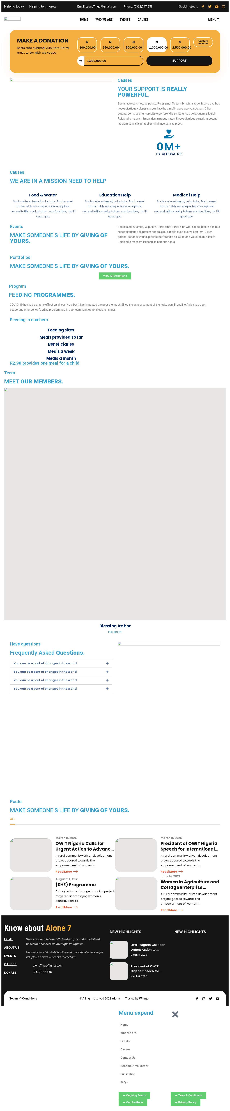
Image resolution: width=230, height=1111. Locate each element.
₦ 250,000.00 (111, 44)
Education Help (115, 195)
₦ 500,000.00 (134, 44)
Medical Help (187, 195)
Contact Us (127, 1057)
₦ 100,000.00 (87, 44)
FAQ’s (124, 1082)
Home (84, 19)
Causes (142, 19)
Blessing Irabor (115, 626)
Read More (64, 872)
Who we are (103, 19)
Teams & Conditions (23, 998)
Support (179, 60)
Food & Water (43, 195)
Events (125, 19)
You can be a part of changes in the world (45, 663)
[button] (61, 663)
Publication (127, 1074)
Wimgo (144, 998)
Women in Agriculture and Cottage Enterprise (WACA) (190, 887)
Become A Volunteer (134, 1066)
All (12, 819)
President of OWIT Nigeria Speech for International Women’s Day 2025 (189, 849)
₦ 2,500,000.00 (181, 44)
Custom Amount (203, 42)
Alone (116, 998)
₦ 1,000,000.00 (158, 44)
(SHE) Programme (76, 885)
